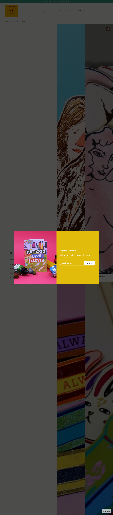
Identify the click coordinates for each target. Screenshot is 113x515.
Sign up (90, 263)
